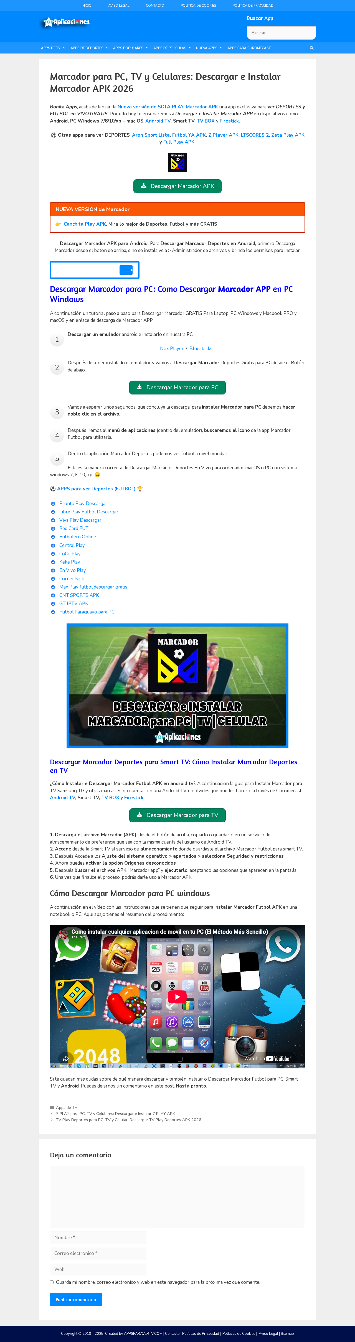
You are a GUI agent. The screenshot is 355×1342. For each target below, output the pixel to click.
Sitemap (287, 1333)
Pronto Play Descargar (83, 503)
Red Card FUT (73, 528)
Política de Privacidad (253, 5)
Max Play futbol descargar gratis (93, 587)
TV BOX (206, 121)
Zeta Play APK (288, 135)
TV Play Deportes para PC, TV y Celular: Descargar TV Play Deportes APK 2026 (128, 1119)
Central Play (72, 545)
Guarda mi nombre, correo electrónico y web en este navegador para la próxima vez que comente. (158, 1282)
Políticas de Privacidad (200, 1333)
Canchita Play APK (85, 224)
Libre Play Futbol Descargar (88, 512)
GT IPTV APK (73, 603)
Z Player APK (223, 135)
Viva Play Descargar (80, 520)
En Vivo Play (72, 570)
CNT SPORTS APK (79, 595)
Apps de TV (50, 48)
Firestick (229, 121)
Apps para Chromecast (249, 48)
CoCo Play (70, 554)
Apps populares (128, 48)
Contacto (155, 5)
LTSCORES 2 (255, 135)
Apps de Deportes (86, 48)
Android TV (158, 121)
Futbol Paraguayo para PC (87, 612)
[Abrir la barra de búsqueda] (312, 48)
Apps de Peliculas (169, 48)
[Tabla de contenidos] (129, 270)
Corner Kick (71, 578)
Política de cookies (198, 5)
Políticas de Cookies (238, 1333)
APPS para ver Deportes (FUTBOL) (96, 489)
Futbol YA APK (189, 135)
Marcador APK (202, 107)
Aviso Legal (118, 5)
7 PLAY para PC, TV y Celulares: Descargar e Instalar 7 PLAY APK (115, 1113)
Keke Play (69, 562)
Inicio (87, 5)
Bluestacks (200, 348)
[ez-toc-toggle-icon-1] (126, 270)
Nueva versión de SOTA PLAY (151, 107)
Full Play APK (178, 142)
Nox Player (172, 348)
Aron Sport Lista (151, 135)
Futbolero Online (77, 537)
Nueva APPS (206, 48)
